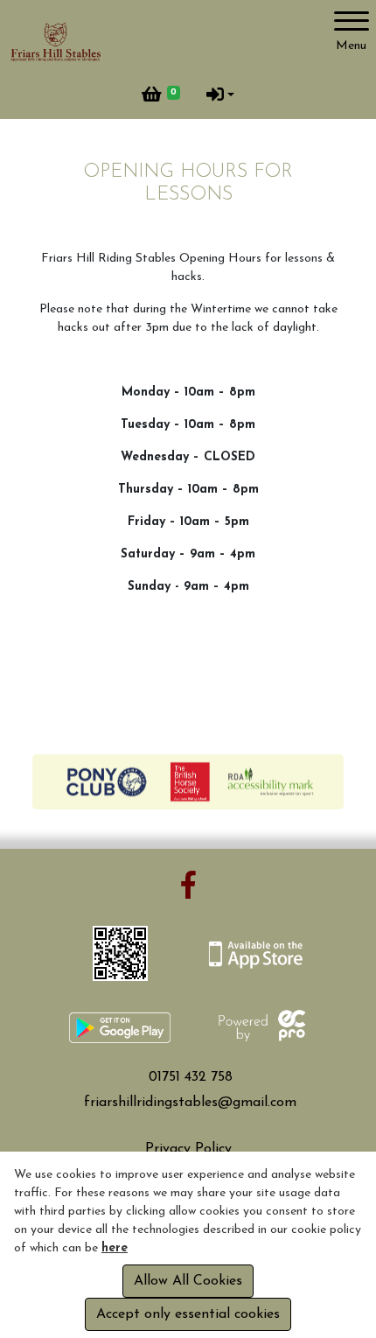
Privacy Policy (188, 1149)
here (114, 1248)
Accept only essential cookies (188, 1314)
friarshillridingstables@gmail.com (190, 1103)
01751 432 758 (191, 1077)
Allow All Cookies (188, 1281)
